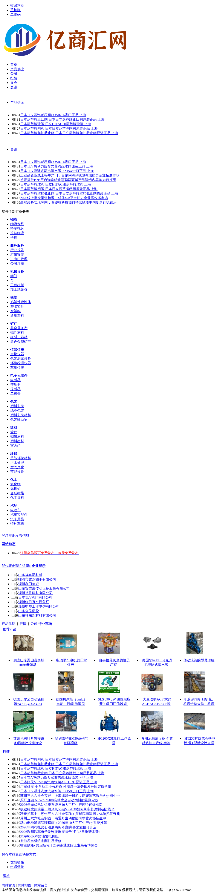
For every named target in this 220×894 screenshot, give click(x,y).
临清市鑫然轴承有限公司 (37, 579)
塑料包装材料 (20, 415)
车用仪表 (17, 367)
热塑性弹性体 (20, 302)
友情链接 (17, 862)
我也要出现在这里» (16, 566)
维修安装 (17, 254)
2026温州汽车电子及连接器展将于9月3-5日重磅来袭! (60, 832)
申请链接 (17, 867)
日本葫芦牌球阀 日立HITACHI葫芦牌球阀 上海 (55, 124)
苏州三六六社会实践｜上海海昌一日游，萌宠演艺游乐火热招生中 (70, 795)
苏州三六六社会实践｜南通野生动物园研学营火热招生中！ (65, 818)
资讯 (13, 149)
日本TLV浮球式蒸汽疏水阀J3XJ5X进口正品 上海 (57, 171)
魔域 (6, 876)
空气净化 (17, 467)
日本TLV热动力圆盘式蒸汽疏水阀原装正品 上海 (56, 166)
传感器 (15, 389)
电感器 (15, 380)
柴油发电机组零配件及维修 (40, 841)
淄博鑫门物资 (28, 584)
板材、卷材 (19, 337)
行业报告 (17, 250)
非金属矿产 (19, 328)
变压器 (15, 384)
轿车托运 (17, 228)
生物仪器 (17, 354)
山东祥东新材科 (30, 575)
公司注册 (17, 263)
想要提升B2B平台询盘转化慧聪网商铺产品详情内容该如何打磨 (68, 180)
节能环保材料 (20, 458)
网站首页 (8, 885)
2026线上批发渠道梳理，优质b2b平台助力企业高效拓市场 (64, 198)
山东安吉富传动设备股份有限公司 (44, 588)
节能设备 (17, 471)
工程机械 (17, 285)
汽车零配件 (19, 514)
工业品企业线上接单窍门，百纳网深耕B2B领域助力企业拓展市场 (69, 175)
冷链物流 (17, 233)
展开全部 (8, 211)
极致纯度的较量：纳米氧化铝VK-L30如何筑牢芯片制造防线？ (67, 809)
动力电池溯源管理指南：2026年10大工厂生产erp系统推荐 (63, 823)
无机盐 (15, 488)
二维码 (15, 14)
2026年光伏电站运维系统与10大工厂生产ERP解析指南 (61, 804)
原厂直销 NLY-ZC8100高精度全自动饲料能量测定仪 (59, 800)
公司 (34, 623)
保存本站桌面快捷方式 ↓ (20, 854)
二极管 (15, 393)
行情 (23, 623)
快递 (13, 237)
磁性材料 (17, 332)
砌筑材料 (17, 436)
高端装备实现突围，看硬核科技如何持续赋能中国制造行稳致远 (68, 202)
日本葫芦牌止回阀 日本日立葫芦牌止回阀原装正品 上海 (62, 119)
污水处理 (17, 462)
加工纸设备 (19, 289)
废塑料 (15, 311)
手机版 (15, 10)
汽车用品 (17, 519)
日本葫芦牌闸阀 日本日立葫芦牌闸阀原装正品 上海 (59, 128)
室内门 (15, 445)
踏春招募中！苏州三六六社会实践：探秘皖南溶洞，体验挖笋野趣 (70, 814)
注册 (12, 535)
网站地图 (25, 885)
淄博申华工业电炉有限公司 (39, 606)
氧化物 (15, 484)
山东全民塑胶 (28, 611)
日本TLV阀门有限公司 (35, 597)
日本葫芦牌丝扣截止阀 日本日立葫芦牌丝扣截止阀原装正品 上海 (69, 133)
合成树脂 (17, 493)
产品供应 (17, 102)
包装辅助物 (19, 419)
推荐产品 (10, 629)
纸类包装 (17, 410)
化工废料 (17, 497)
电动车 (15, 510)
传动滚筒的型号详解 (198, 660)
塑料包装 (17, 406)
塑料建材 (17, 441)
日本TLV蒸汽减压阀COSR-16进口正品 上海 (53, 115)
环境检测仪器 (20, 363)
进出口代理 (19, 259)
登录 (5, 535)
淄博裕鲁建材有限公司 (35, 593)
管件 (13, 432)
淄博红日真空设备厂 (33, 602)
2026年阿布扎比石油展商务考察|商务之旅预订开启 (58, 827)
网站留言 (41, 885)
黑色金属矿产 (20, 341)
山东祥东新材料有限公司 (37, 615)
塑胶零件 (17, 306)
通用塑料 (17, 315)
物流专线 (17, 224)
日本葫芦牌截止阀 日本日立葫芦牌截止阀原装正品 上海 (62, 773)
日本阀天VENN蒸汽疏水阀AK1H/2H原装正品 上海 (58, 782)
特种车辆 (17, 523)
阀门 (13, 276)
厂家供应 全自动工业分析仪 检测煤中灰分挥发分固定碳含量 (65, 786)
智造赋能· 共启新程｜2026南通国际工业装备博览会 (59, 845)
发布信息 (22, 535)
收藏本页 (17, 5)
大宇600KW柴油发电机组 (39, 836)
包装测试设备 (20, 358)
